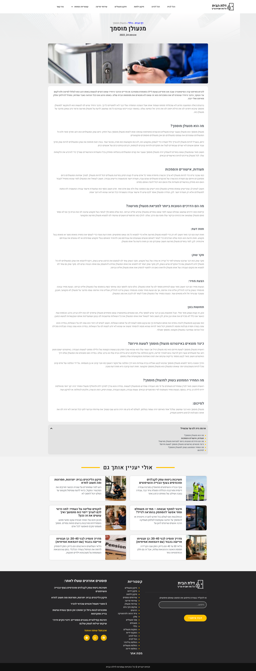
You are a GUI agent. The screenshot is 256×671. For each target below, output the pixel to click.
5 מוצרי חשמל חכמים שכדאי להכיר (89, 604)
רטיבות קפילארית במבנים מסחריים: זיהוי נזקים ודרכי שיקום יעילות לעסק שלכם (80, 621)
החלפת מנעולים (130, 645)
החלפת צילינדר (130, 642)
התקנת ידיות (131, 632)
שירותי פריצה (101, 6)
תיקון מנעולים (121, 6)
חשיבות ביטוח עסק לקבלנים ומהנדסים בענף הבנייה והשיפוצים (160, 481)
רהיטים (134, 610)
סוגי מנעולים (131, 620)
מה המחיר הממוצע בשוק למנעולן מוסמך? (186, 447)
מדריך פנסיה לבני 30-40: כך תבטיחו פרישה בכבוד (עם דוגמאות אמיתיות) (159, 540)
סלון (135, 616)
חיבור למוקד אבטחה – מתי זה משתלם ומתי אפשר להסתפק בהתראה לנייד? (158, 510)
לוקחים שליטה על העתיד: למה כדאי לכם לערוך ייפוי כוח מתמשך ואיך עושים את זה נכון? (78, 512)
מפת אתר (136, 653)
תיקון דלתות (139, 6)
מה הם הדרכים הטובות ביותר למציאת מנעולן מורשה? (181, 441)
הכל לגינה (155, 6)
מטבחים (133, 623)
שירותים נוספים (130, 597)
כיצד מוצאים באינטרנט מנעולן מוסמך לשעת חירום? (182, 444)
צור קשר (60, 6)
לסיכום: (200, 450)
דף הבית (139, 23)
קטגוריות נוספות (81, 6)
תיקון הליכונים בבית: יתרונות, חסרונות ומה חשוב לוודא (77, 481)
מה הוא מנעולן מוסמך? (194, 435)
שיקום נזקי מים (130, 607)
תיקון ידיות (132, 591)
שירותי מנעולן (131, 604)
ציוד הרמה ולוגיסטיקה (127, 613)
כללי (130, 23)
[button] (51, 428)
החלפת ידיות (131, 648)
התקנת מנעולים (130, 629)
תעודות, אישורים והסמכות (192, 438)
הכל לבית (171, 6)
